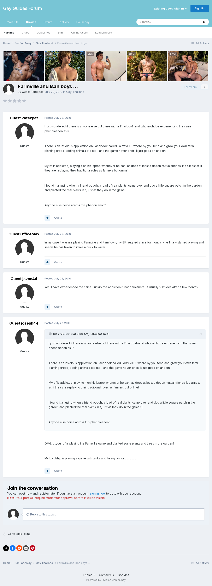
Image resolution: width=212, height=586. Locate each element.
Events (48, 22)
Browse (31, 22)
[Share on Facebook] (13, 548)
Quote (58, 217)
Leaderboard (103, 32)
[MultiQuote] (47, 218)
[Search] (204, 22)
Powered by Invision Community (106, 579)
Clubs (25, 32)
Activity (64, 22)
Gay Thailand (75, 91)
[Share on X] (6, 548)
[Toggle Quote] (50, 334)
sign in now (97, 493)
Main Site (13, 22)
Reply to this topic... (43, 514)
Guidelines (43, 32)
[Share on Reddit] (19, 548)
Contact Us (106, 575)
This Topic (187, 21)
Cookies (123, 575)
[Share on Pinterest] (32, 548)
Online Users (79, 32)
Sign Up (200, 8)
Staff (61, 32)
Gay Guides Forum (22, 8)
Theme (88, 575)
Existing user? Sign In (169, 8)
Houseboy (82, 22)
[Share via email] (26, 548)
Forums (9, 32)
